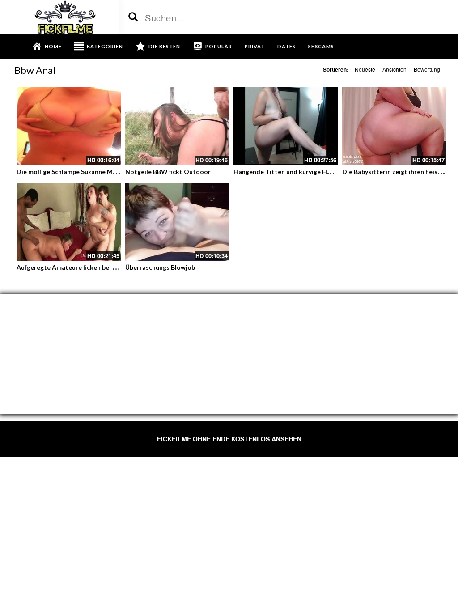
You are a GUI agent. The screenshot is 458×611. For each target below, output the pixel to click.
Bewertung (427, 69)
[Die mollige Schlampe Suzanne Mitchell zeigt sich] (69, 126)
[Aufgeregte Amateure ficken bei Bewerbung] (69, 222)
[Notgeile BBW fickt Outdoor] (177, 126)
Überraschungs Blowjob (160, 267)
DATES (286, 46)
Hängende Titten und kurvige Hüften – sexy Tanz (305, 171)
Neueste (365, 69)
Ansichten (394, 69)
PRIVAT (255, 46)
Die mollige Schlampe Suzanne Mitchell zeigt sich (89, 171)
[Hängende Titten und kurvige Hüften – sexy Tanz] (285, 126)
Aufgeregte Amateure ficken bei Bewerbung (81, 267)
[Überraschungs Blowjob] (177, 222)
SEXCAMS (321, 46)
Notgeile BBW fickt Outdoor (168, 171)
